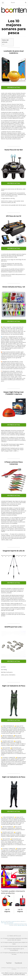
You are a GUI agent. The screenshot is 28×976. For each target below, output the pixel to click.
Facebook (18, 963)
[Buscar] (25, 2)
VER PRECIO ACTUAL (13, 87)
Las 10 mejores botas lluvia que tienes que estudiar (14, 946)
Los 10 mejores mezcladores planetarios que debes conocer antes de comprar (14, 939)
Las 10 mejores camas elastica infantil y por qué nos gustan (13, 922)
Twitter (9, 963)
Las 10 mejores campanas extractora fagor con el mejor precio (16, 924)
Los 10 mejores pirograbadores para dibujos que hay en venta (14, 953)
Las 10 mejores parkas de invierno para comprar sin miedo (14, 943)
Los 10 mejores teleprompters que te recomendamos (14, 949)
